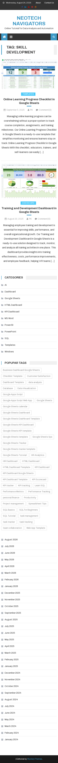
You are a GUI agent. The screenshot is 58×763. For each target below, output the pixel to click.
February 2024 (12, 733)
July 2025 (9, 626)
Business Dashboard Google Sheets (21, 370)
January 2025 (11, 666)
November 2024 (12, 679)
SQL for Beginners (28, 510)
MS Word (9, 318)
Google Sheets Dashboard (16, 413)
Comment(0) (45, 110)
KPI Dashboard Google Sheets (18, 473)
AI (6, 285)
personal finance (11, 497)
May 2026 (9, 559)
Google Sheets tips (42, 437)
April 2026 (9, 566)
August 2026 (11, 539)
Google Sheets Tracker (14, 443)
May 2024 (9, 719)
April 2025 (9, 646)
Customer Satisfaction (38, 376)
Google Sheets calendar (15, 406)
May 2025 (9, 639)
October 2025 (11, 606)
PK (31, 110)
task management (29, 516)
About (38, 3)
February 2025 (12, 659)
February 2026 (12, 579)
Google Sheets (12, 298)
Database (8, 388)
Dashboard (28, 203)
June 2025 (10, 633)
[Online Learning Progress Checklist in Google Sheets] (29, 74)
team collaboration (12, 528)
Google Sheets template (15, 437)
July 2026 (9, 546)
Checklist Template (12, 376)
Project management (13, 504)
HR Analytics (37, 455)
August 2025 (11, 619)
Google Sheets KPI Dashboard (18, 425)
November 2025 (12, 599)
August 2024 (11, 699)
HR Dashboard (10, 461)
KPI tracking (24, 485)
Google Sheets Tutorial (15, 455)
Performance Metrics (13, 491)
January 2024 (11, 739)
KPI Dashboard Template (15, 479)
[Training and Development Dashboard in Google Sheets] (29, 181)
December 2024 (12, 673)
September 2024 (13, 693)
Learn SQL (40, 485)
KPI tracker (8, 485)
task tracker (9, 522)
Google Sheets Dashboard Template (21, 419)
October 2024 (12, 686)
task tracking (26, 522)
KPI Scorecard (39, 479)
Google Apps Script (13, 394)
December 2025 (12, 593)
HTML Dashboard (13, 305)
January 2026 (11, 586)
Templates (28, 94)
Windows (9, 352)
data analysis (35, 382)
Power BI (9, 325)
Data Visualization (26, 388)
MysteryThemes (34, 759)
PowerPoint (10, 332)
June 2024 (10, 713)
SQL (7, 338)
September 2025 (13, 613)
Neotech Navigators (29, 20)
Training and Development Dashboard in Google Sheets (29, 210)
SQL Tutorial (9, 516)
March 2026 (10, 573)
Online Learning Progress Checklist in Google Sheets (29, 101)
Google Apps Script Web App (17, 400)
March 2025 (10, 653)
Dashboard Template (13, 382)
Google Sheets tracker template (19, 449)
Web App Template (35, 528)
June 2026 (10, 553)
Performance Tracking (39, 491)
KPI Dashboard (12, 312)
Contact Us (49, 3)
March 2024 (10, 726)
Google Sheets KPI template (17, 431)
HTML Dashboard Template (16, 467)
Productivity (30, 497)
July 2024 (9, 706)
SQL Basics (9, 510)
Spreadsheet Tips (37, 504)
